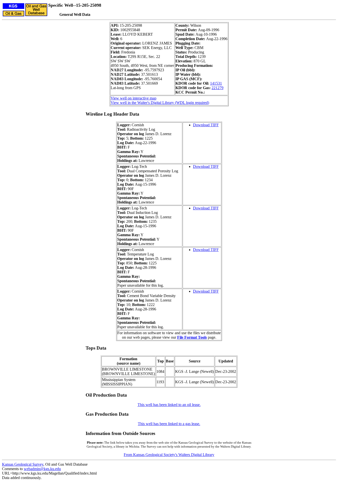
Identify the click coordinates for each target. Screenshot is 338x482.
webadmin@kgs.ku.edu (42, 469)
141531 (216, 83)
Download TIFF (206, 125)
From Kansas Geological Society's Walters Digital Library (169, 455)
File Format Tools (192, 337)
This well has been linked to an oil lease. (169, 405)
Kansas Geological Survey (22, 464)
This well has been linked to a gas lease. (169, 424)
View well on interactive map (133, 98)
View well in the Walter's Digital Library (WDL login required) (160, 103)
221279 (217, 88)
